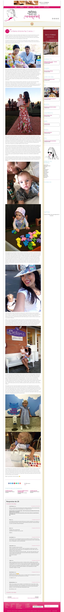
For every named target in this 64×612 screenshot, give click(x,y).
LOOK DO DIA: (49, 77)
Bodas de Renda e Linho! (48, 115)
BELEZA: (46, 104)
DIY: (45, 85)
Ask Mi (45, 167)
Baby (11, 29)
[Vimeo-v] (56, 18)
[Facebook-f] (54, 18)
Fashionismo (45, 171)
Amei (25, 484)
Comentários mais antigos (11, 503)
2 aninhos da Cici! (33, 490)
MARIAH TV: (48, 59)
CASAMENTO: (48, 113)
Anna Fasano (45, 166)
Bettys (44, 168)
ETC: (45, 138)
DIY (5, 606)
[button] (9, 483)
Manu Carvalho (46, 175)
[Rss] (58, 18)
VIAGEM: (46, 68)
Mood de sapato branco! (48, 132)
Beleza (6, 607)
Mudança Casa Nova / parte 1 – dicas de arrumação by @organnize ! (50, 62)
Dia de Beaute (46, 170)
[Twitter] (52, 18)
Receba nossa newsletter (18, 607)
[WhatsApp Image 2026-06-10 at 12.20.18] (50, 54)
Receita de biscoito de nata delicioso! (50, 98)
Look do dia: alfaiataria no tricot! (49, 79)
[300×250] (50, 41)
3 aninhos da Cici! (8, 490)
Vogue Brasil (45, 177)
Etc (11, 607)
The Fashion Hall (46, 176)
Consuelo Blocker (46, 169)
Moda (12, 606)
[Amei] (24, 483)
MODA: (46, 130)
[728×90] (32, 4)
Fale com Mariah (19, 608)
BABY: (45, 121)
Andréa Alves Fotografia (47, 165)
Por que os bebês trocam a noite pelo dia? (23, 491)
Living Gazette (46, 174)
